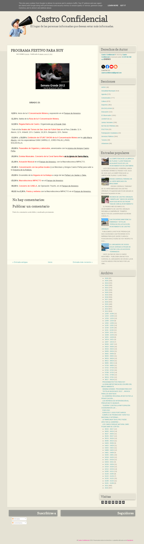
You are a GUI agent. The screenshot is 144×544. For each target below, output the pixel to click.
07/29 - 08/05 (109, 365)
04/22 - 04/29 (109, 445)
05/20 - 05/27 (109, 436)
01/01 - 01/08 (109, 483)
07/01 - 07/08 (109, 375)
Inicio (50, 262)
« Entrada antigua (20, 262)
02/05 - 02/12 (109, 471)
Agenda (27, 54)
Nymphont (130, 540)
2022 (106, 288)
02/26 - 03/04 (109, 464)
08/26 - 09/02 (109, 356)
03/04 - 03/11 (109, 462)
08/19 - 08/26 (109, 358)
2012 (106, 311)
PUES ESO (106, 410)
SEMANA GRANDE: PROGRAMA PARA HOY (117, 389)
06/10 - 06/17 (109, 429)
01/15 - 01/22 (109, 478)
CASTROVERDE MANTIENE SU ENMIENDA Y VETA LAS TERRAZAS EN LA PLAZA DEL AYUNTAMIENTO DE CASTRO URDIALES (116, 224)
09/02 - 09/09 (109, 354)
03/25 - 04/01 (109, 455)
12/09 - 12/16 (109, 321)
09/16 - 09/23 (109, 349)
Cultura (103, 101)
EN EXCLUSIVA (106, 108)
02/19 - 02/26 (109, 466)
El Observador (106, 115)
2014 (106, 306)
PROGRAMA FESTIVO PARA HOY (113, 382)
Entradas (16, 519)
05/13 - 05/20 (109, 438)
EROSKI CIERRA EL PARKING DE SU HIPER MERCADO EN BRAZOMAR (121, 181)
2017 (106, 299)
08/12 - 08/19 (109, 361)
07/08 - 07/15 (109, 372)
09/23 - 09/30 (109, 346)
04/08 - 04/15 (109, 450)
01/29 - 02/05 (109, 474)
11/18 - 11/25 (109, 328)
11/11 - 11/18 (109, 330)
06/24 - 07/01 (109, 377)
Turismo (104, 140)
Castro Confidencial (72, 19)
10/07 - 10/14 (109, 342)
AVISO (103, 87)
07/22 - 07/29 (109, 368)
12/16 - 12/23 (109, 318)
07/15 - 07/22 (109, 370)
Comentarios (17, 523)
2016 (106, 302)
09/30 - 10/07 (109, 344)
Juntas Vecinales (107, 122)
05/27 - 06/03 (109, 434)
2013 (106, 309)
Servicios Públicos (107, 136)
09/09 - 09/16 (109, 351)
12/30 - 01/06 (109, 313)
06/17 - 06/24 (109, 379)
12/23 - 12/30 (109, 316)
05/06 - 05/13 (109, 441)
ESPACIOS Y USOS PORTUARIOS (114, 412)
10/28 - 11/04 (109, 335)
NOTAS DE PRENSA (108, 126)
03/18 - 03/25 (109, 457)
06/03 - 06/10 (109, 431)
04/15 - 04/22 (109, 448)
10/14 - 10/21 (109, 339)
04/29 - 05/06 (109, 443)
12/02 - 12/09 (109, 323)
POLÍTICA (104, 129)
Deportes (104, 105)
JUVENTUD (105, 119)
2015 (106, 304)
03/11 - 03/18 (109, 459)
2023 (106, 285)
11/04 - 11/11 (109, 332)
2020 (106, 292)
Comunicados (106, 98)
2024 (106, 283)
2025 (106, 280)
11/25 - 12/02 (109, 325)
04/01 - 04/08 (109, 452)
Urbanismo (105, 143)
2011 (106, 485)
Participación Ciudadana (109, 133)
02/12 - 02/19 (109, 469)
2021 (106, 290)
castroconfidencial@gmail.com (111, 73)
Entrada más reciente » (83, 262)
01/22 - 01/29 (109, 476)
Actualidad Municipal (108, 91)
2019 (106, 295)
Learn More (113, 6)
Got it (123, 6)
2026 (106, 278)
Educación (104, 112)
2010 (106, 488)
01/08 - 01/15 (109, 481)
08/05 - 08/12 (109, 363)
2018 (106, 297)
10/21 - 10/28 (109, 337)
